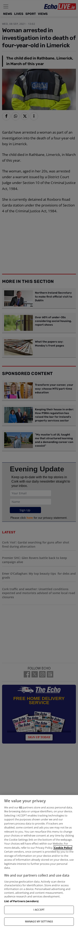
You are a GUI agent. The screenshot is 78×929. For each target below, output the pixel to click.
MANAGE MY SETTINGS (39, 921)
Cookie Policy (63, 848)
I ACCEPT (39, 909)
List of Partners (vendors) (21, 901)
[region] (39, 862)
